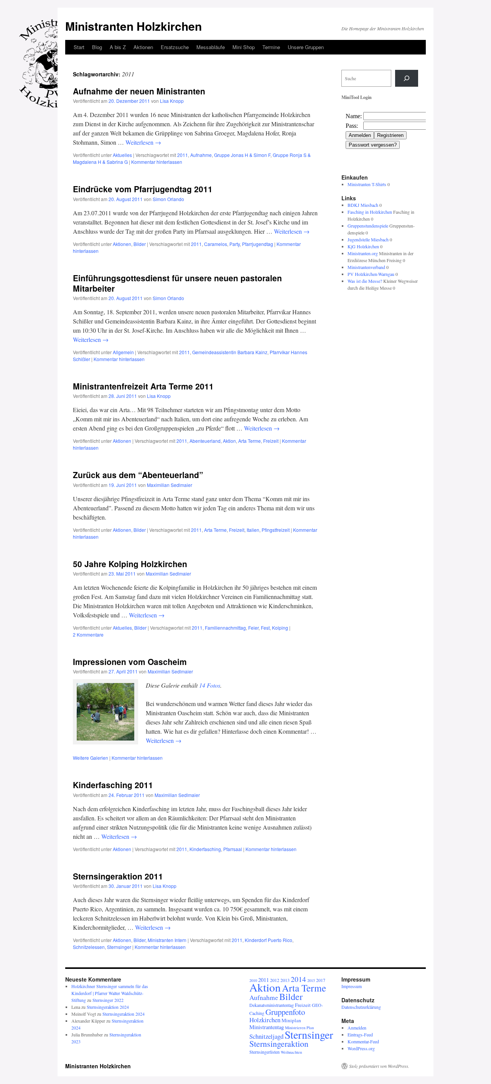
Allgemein (123, 352)
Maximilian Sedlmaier (169, 485)
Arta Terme (249, 440)
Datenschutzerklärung (361, 1007)
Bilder (139, 244)
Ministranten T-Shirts (367, 184)
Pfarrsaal (232, 849)
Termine (271, 47)
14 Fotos (209, 685)
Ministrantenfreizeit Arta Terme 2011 (143, 386)
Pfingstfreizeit (276, 529)
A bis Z (118, 47)
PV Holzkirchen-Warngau (371, 274)
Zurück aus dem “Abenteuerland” (138, 474)
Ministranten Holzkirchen (133, 26)
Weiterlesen (143, 142)
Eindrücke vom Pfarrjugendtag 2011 (143, 189)
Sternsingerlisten (264, 1052)
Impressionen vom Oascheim (130, 661)
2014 (298, 979)
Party (234, 244)
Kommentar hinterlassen (156, 161)
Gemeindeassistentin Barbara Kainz (229, 352)
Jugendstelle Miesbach (368, 239)
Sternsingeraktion (278, 1043)
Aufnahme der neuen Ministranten (139, 91)
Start (79, 47)
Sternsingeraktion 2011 (118, 876)
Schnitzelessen (89, 947)
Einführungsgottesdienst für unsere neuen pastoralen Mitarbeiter (177, 283)
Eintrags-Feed (360, 1034)
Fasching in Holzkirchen (370, 212)
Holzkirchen (264, 1019)
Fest (265, 627)
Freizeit (270, 440)
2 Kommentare (88, 634)
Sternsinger (119, 947)
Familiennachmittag (225, 627)
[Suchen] (406, 78)
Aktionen (143, 47)
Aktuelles (122, 155)
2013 (285, 980)
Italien (253, 529)
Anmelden (357, 1028)
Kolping (280, 627)
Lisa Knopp (172, 100)
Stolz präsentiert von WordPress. (379, 1066)
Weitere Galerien (90, 757)
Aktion (229, 440)
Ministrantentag (266, 1027)
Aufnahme (201, 155)
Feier (253, 627)
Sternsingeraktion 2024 (108, 1007)
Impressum (351, 986)
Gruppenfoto (285, 1011)
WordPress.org (361, 1048)
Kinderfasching (205, 849)
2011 (182, 155)
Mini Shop (243, 47)
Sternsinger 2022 (108, 1000)
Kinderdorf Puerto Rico (268, 940)
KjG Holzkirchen (363, 246)
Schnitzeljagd (266, 1036)
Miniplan (291, 1020)
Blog (97, 47)
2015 (311, 980)
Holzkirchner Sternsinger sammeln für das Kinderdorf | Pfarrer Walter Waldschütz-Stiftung (109, 993)
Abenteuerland (205, 440)
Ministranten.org (363, 253)
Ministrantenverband (366, 267)
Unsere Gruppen (306, 47)
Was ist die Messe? (365, 281)
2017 (320, 980)
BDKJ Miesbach (363, 205)
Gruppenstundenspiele (368, 226)
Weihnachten (291, 1052)
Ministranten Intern (167, 940)
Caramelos (215, 244)
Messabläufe (210, 47)
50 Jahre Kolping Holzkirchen (130, 563)
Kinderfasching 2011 (113, 784)
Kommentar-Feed (363, 1041)
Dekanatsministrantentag (271, 1005)
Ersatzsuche (175, 47)
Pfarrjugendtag (257, 244)
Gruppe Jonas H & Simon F (242, 155)
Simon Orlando (168, 199)
